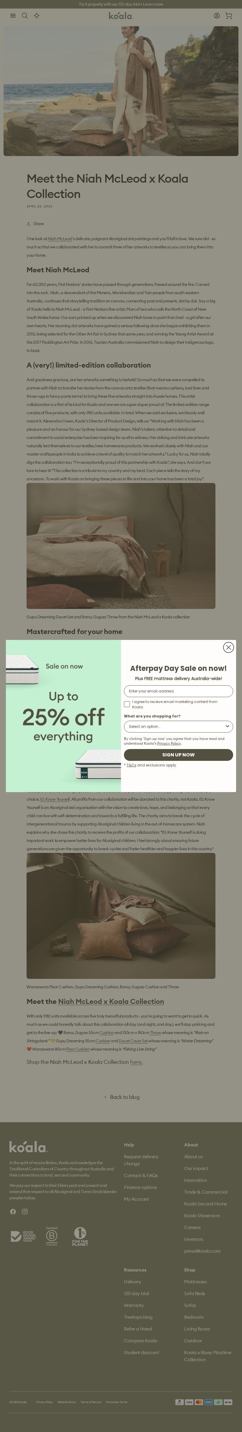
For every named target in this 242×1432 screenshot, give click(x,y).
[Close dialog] (228, 647)
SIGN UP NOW (178, 754)
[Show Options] (227, 726)
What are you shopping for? (152, 716)
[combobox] (177, 726)
